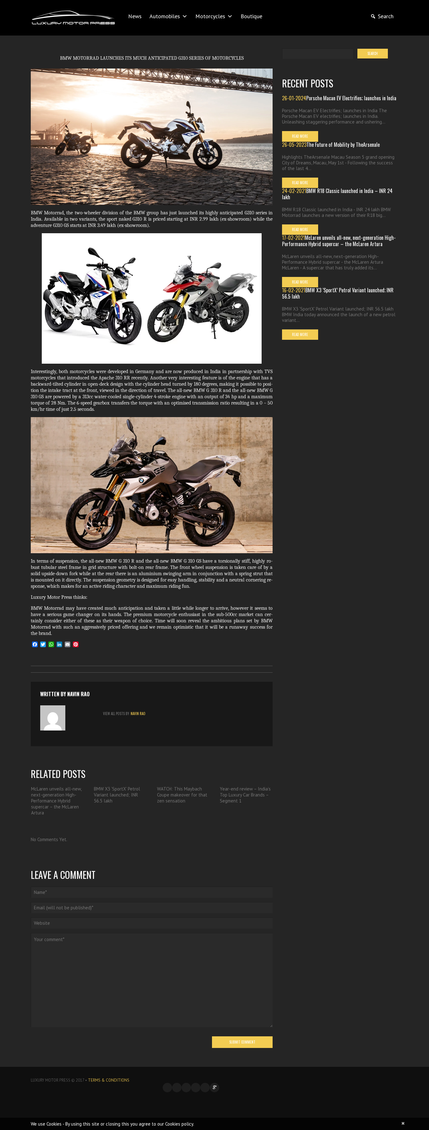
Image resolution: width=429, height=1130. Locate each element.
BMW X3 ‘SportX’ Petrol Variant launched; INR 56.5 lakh (117, 795)
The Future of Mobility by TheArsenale (343, 144)
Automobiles (164, 16)
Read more (300, 136)
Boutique (251, 16)
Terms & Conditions (108, 1080)
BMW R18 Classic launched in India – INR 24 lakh (337, 194)
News (135, 16)
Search (386, 16)
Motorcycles (210, 16)
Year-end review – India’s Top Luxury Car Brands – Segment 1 (245, 795)
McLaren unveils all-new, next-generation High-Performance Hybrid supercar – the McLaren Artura (56, 801)
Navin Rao (78, 694)
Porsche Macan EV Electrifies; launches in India (351, 98)
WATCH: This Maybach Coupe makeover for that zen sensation (182, 795)
